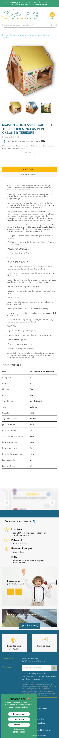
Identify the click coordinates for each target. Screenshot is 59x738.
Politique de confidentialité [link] (19, 730)
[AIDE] (35, 15)
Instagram (18, 592)
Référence (6, 137)
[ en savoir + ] (29, 153)
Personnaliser (19, 724)
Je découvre (29, 626)
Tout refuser (19, 719)
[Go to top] (52, 728)
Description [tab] (28, 169)
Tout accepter (19, 714)
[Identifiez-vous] (28, 15)
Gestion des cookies (39, 735)
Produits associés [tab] (28, 174)
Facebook (10, 592)
